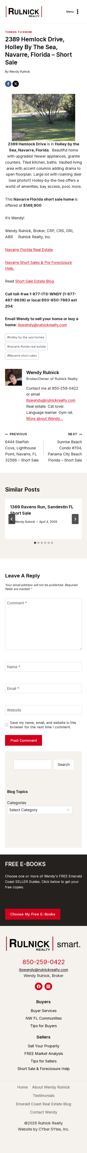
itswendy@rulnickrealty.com (42, 325)
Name (13, 667)
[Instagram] (48, 986)
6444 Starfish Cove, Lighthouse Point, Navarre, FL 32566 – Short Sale (22, 447)
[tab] (35, 543)
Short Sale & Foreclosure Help (44, 1068)
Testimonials (43, 1095)
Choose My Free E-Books (32, 914)
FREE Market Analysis (43, 1053)
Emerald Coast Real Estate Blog (43, 1104)
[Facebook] (8, 84)
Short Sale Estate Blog (34, 281)
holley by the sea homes (25, 337)
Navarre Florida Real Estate (29, 249)
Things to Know (18, 32)
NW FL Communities (44, 1018)
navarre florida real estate (26, 346)
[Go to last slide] (11, 519)
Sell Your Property (43, 1046)
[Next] (75, 519)
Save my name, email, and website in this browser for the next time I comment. (43, 724)
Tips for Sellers (44, 1061)
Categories (16, 803)
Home (22, 1087)
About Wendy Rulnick (51, 1087)
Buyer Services (44, 1010)
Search (64, 764)
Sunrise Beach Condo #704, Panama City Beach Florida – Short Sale (65, 447)
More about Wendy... (44, 418)
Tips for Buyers (43, 1026)
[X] (15, 84)
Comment (17, 603)
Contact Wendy (43, 1112)
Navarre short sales (22, 355)
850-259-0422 (43, 962)
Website (14, 710)
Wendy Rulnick (19, 71)
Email (13, 688)
